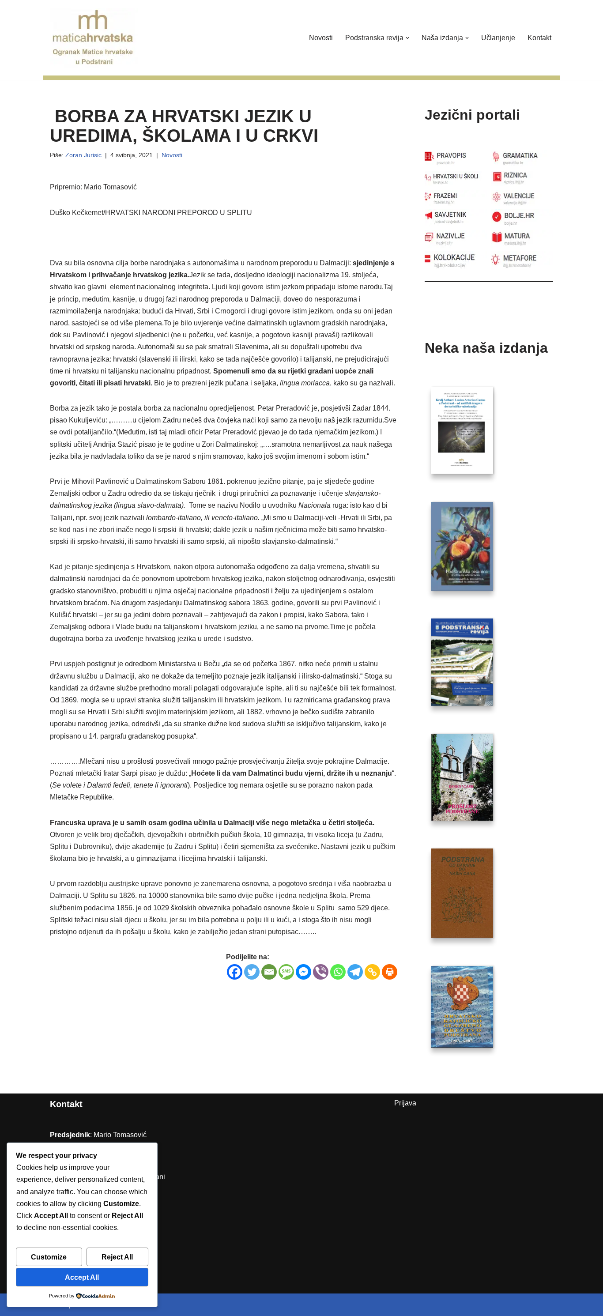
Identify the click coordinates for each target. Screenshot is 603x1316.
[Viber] (320, 972)
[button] (407, 38)
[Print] (389, 972)
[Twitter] (252, 972)
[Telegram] (355, 972)
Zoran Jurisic (83, 154)
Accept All (82, 1277)
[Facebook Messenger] (303, 972)
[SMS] (286, 972)
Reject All (117, 1257)
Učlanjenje (498, 37)
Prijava (405, 1103)
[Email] (269, 972)
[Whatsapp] (338, 972)
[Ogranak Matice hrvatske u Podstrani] (94, 38)
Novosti (321, 37)
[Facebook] (234, 972)
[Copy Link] (372, 972)
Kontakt (539, 37)
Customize (49, 1257)
